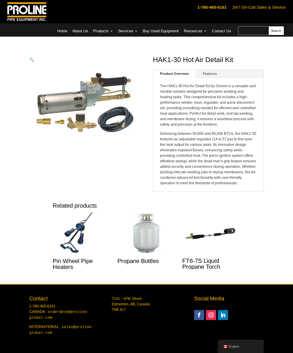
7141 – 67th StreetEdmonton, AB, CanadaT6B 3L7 (131, 304)
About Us (80, 31)
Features (210, 74)
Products (101, 31)
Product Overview (174, 74)
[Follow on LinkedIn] (223, 315)
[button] (31, 60)
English (234, 346)
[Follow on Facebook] (199, 315)
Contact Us (221, 31)
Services (125, 31)
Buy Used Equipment (161, 31)
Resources (193, 31)
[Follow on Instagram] (211, 315)
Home (62, 31)
